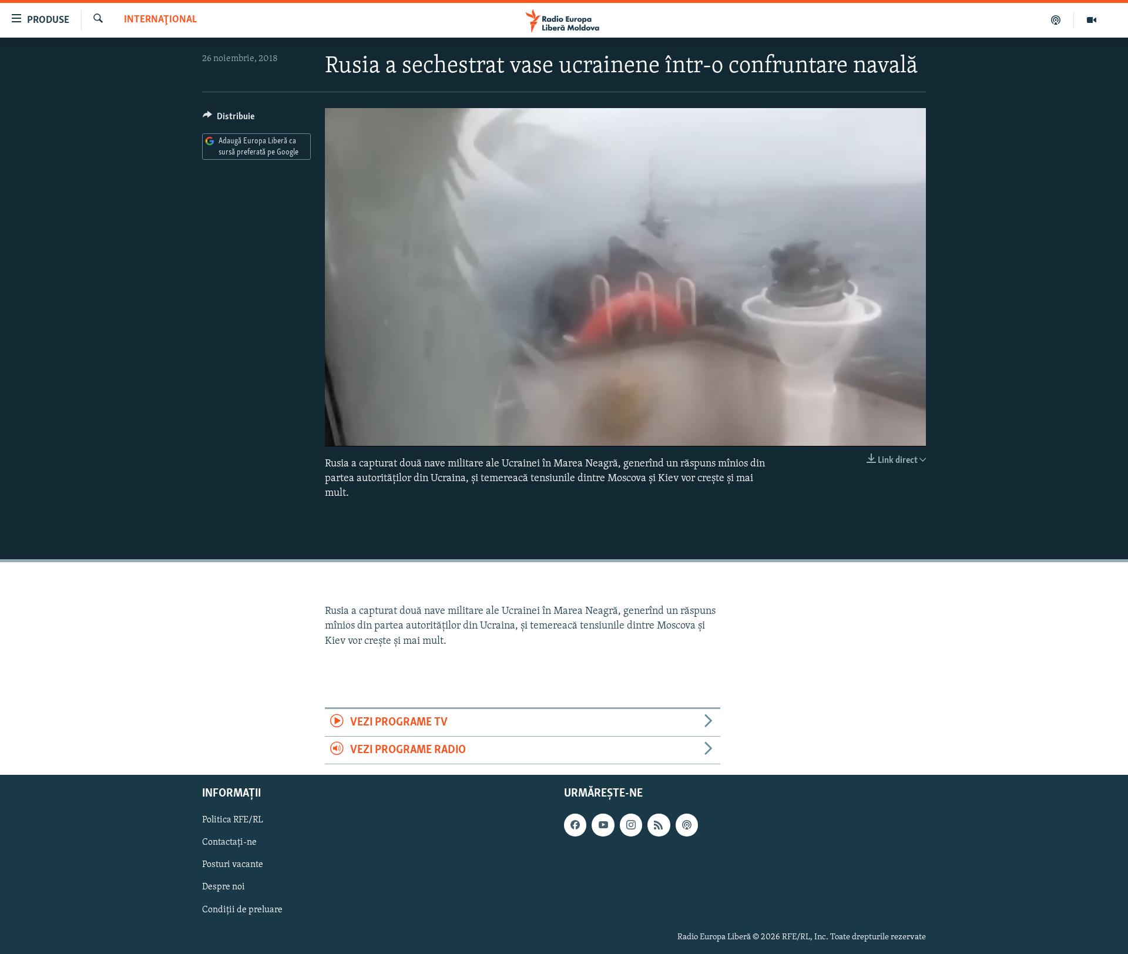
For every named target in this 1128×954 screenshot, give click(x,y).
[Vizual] (1091, 20)
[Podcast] (1056, 20)
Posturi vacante (232, 865)
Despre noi (223, 887)
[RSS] (658, 825)
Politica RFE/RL (232, 820)
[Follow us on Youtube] (603, 825)
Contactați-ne (229, 843)
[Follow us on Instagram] (631, 825)
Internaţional (160, 20)
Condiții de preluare (242, 910)
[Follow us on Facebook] (575, 825)
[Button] (228, 119)
